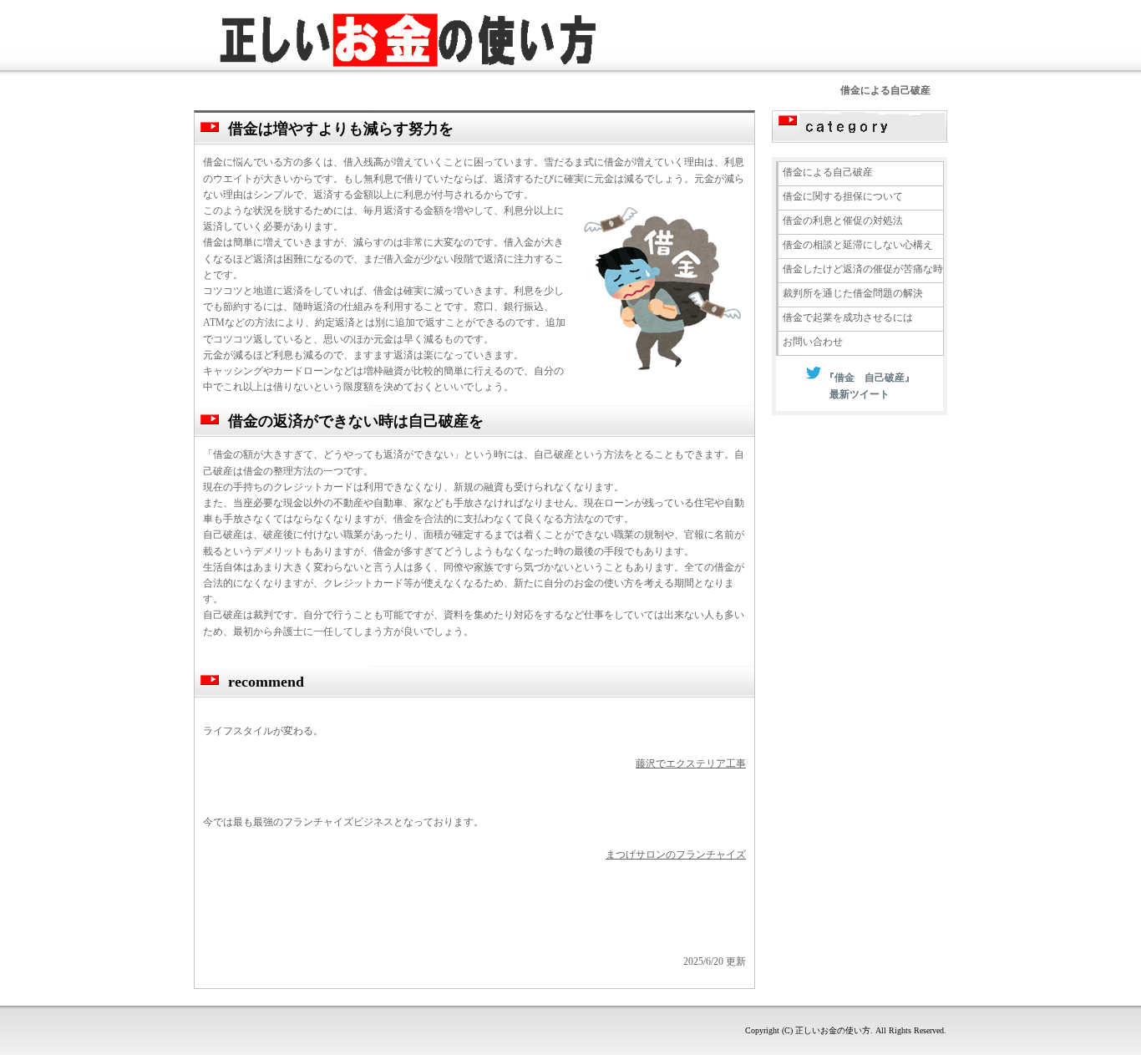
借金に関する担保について (843, 196)
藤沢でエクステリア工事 (691, 763)
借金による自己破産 (828, 172)
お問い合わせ (813, 341)
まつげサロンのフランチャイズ (676, 854)
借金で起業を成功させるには (848, 317)
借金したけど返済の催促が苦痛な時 (863, 269)
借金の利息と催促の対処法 (843, 220)
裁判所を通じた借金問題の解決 (853, 293)
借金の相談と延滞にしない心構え (858, 245)
